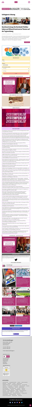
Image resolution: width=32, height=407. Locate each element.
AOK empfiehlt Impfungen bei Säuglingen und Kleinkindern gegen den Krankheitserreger (15, 189)
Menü (16, 2)
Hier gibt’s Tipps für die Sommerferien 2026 (10, 226)
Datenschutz (5, 363)
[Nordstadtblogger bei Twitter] (14, 402)
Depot (14, 383)
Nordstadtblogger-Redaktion (7, 156)
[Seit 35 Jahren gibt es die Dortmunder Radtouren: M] (23, 278)
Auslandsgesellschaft (12, 382)
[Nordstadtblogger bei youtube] (19, 402)
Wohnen (20, 395)
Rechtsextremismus (23, 390)
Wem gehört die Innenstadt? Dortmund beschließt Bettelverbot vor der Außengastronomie (14, 219)
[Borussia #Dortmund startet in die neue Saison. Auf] (23, 296)
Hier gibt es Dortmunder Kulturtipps (11, 155)
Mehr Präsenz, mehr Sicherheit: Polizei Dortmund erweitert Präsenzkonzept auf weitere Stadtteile (14, 194)
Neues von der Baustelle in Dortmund (8, 152)
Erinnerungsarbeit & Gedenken (16, 384)
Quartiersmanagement (10, 390)
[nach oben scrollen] (30, 405)
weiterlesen (27, 42)
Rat (17, 390)
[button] (16, 52)
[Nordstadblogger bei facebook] (12, 402)
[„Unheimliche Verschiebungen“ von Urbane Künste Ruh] (9, 278)
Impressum (5, 362)
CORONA (9, 383)
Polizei (4, 390)
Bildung (4, 383)
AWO (19, 382)
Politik (23, 389)
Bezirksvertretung (24, 382)
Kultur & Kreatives (13, 388)
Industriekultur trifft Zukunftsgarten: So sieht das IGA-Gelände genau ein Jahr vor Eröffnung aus (14, 184)
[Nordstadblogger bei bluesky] (10, 402)
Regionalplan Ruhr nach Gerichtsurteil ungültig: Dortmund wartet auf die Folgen (15, 137)
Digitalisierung (19, 383)
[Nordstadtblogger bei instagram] (21, 402)
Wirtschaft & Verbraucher (7, 395)
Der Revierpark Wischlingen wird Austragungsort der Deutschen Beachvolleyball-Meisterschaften (14, 232)
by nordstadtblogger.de (16, 405)
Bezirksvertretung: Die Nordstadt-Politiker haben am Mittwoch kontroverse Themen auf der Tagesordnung (16, 29)
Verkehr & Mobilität (12, 394)
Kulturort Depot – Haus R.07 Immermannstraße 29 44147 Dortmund (7, 343)
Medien (23, 388)
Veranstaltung (5, 394)
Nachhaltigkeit (17, 389)
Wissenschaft (14, 395)
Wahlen (18, 394)
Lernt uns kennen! (6, 358)
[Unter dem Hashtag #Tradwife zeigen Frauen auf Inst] (9, 296)
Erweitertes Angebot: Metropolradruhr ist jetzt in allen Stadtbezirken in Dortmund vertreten (15, 157)
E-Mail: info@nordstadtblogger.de (8, 350)
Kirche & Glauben (5, 388)
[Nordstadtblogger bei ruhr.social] (17, 402)
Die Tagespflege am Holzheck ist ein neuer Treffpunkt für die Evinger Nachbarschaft (15, 161)
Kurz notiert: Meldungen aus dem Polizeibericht (20, 134)
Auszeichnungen (5, 359)
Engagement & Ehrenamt (6, 384)
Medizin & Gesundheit (6, 389)
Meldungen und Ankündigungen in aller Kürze (10, 143)
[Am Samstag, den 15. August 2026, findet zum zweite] (9, 315)
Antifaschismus (5, 382)
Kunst (18, 388)
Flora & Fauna (24, 384)
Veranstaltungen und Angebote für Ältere (9, 221)
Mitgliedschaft (5, 360)
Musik (12, 389)
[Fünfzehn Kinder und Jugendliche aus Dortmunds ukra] (23, 315)
